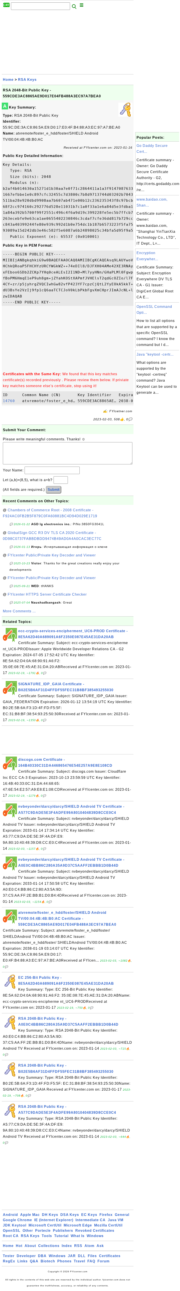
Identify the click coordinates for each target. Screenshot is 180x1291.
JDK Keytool (14, 1225)
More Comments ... (19, 611)
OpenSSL (11, 1230)
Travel (79, 1261)
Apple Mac (30, 1215)
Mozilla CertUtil (108, 1225)
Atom (89, 1246)
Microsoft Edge (78, 1225)
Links (22, 1261)
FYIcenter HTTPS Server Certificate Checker (47, 594)
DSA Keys (69, 1215)
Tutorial (61, 1236)
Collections (48, 1246)
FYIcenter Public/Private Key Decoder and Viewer (52, 555)
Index (67, 1246)
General (122, 1215)
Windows (95, 1236)
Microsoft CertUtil (45, 1225)
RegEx (9, 1261)
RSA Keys (27, 79)
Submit (53, 489)
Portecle (43, 1230)
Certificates (110, 1256)
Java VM (115, 1220)
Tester (8, 1256)
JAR (72, 1256)
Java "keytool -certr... (155, 354)
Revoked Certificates (94, 1230)
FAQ (91, 1261)
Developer (26, 1256)
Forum (103, 1261)
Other (28, 1230)
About (30, 1246)
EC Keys (89, 1215)
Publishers (63, 1230)
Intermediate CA (91, 1220)
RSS (78, 1246)
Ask (100, 1246)
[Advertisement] (67, 43)
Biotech (48, 1261)
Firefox (106, 1215)
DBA (42, 1256)
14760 (11, 401)
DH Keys (50, 1215)
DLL (82, 1256)
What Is (78, 1236)
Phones (64, 1261)
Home (8, 79)
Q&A (34, 1261)
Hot (19, 1246)
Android (10, 1215)
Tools (47, 1236)
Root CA (11, 1236)
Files (92, 1256)
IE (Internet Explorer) (53, 1220)
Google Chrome (17, 1220)
